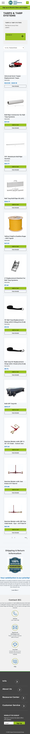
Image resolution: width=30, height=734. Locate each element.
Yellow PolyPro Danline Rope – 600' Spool (15, 237)
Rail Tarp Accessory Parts (11, 25)
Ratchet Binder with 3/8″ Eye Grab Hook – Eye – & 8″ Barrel (15, 522)
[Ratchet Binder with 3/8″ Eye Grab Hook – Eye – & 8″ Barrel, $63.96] (15, 509)
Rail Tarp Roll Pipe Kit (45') (14, 198)
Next (26, 537)
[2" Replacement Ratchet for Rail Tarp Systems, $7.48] (15, 266)
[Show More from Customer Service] (24, 706)
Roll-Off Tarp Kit (10, 403)
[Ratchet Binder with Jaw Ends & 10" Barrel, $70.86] (15, 469)
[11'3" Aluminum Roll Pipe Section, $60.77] (15, 144)
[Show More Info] (17, 682)
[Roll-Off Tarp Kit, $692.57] (15, 391)
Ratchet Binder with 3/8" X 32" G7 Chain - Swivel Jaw (14, 442)
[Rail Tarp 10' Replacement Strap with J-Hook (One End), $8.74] (15, 349)
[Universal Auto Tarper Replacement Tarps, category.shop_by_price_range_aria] (15, 63)
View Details (15, 86)
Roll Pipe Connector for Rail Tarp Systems (14, 116)
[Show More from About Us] (20, 690)
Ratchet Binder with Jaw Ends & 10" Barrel (13, 482)
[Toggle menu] (3, 3)
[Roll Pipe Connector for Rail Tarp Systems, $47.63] (15, 102)
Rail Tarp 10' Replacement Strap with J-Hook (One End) (15, 363)
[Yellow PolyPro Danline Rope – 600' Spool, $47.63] (15, 224)
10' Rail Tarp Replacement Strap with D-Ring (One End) (14, 321)
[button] (15, 36)
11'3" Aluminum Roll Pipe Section (13, 158)
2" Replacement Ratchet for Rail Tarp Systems (14, 279)
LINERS (7, 27)
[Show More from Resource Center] (23, 698)
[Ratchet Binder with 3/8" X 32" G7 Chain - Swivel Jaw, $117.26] (15, 429)
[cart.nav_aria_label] (27, 2)
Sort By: (7, 47)
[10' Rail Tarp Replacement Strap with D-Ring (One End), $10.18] (15, 307)
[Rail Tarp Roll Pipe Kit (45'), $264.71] (15, 186)
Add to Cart (15, 124)
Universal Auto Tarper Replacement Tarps (12, 77)
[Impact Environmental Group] (15, 3)
